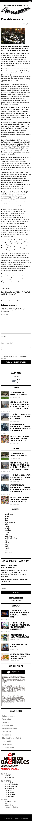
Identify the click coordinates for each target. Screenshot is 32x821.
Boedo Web (7, 776)
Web (2, 350)
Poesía (6, 540)
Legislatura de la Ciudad (11, 538)
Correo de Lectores (10, 522)
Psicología (7, 544)
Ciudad (6, 520)
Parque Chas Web (9, 778)
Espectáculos (8, 530)
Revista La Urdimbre (10, 794)
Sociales (7, 550)
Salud (6, 546)
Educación (7, 528)
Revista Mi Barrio (9, 796)
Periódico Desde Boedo (11, 783)
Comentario (5, 314)
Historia (7, 532)
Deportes (7, 526)
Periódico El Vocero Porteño (12, 785)
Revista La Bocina (9, 792)
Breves (6, 518)
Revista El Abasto (9, 790)
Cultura (7, 524)
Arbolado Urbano (9, 514)
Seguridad (7, 548)
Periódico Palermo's (10, 788)
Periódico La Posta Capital (11, 787)
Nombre (4, 336)
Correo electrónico (7, 343)
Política (7, 542)
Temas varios (8, 552)
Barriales (7, 516)
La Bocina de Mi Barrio (10, 801)
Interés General (9, 536)
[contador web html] (16, 598)
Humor (6, 534)
